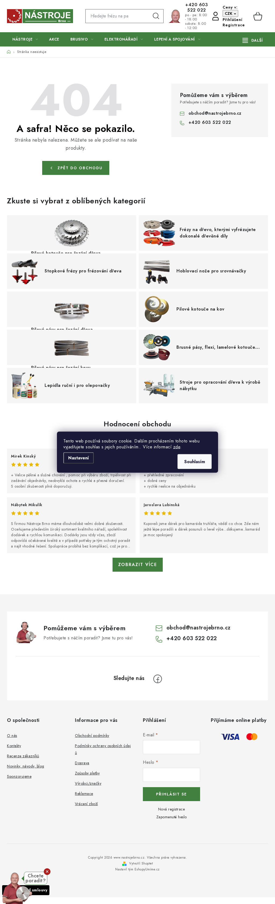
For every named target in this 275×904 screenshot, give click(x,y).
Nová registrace (171, 809)
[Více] (252, 40)
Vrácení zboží (86, 803)
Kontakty (14, 745)
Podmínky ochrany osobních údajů (103, 749)
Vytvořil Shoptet (141, 863)
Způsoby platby (87, 773)
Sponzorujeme (19, 776)
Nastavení (78, 458)
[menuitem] (25, 39)
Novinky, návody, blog (25, 766)
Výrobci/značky (88, 783)
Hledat (156, 16)
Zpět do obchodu (80, 168)
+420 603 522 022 (196, 7)
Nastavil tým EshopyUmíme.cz (137, 869)
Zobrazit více (137, 564)
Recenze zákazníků (23, 756)
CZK (229, 13)
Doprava (82, 763)
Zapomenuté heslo (171, 817)
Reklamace (84, 793)
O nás (12, 735)
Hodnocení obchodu (137, 424)
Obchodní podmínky (92, 735)
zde (176, 447)
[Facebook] (157, 679)
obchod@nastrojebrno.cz (215, 113)
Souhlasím (194, 461)
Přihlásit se (171, 794)
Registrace (234, 25)
